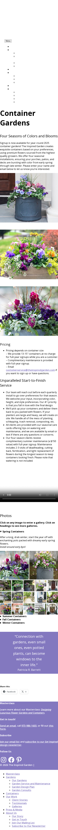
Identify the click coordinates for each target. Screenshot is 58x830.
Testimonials (23, 79)
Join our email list (10, 741)
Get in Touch (23, 95)
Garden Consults (26, 66)
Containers (16, 69)
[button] (14, 565)
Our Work (16, 72)
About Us (15, 89)
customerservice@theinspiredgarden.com (30, 370)
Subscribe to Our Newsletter (33, 102)
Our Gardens (23, 53)
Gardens (15, 49)
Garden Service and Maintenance (27, 58)
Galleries (21, 82)
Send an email (8, 725)
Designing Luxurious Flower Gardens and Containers (25, 711)
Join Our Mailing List (27, 98)
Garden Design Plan (27, 62)
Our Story (22, 92)
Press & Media (18, 85)
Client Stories (24, 75)
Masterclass (17, 46)
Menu (8, 41)
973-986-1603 (29, 725)
